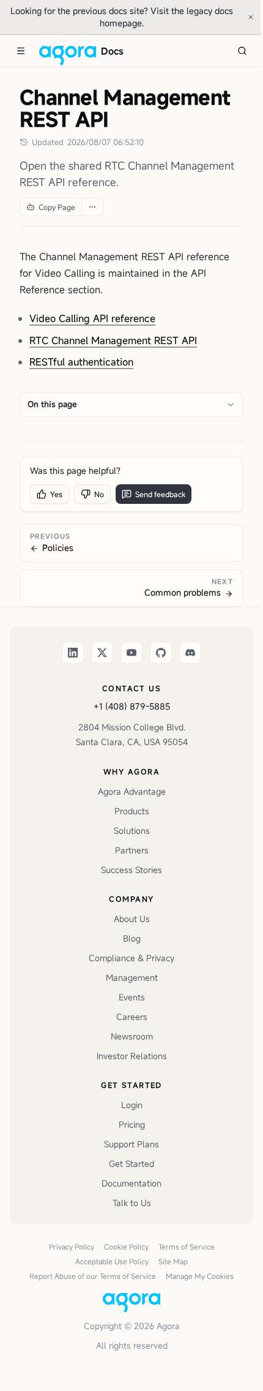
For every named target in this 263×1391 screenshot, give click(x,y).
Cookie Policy (126, 1246)
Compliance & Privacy (131, 958)
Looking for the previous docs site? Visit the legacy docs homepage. (121, 17)
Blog (132, 938)
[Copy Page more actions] (92, 207)
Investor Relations (132, 1056)
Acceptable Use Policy (112, 1261)
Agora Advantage (132, 791)
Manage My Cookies (200, 1276)
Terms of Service (186, 1246)
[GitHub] (161, 653)
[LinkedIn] (73, 653)
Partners (132, 850)
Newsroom (132, 1036)
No (99, 494)
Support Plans (131, 1144)
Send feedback (160, 494)
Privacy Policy (71, 1246)
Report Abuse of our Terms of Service (92, 1276)
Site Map (173, 1261)
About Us (132, 918)
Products (131, 811)
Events (132, 997)
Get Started (131, 1163)
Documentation (131, 1183)
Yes (56, 494)
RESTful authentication (81, 362)
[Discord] (190, 653)
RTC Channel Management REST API (113, 340)
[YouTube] (131, 653)
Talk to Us (132, 1203)
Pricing (132, 1124)
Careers (131, 1016)
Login (132, 1105)
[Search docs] (242, 51)
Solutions (132, 830)
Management (132, 977)
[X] (102, 653)
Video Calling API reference (92, 318)
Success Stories (131, 869)
